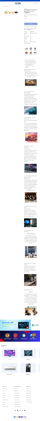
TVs (9, 359)
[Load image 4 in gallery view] (16, 12)
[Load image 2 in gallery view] (9, 12)
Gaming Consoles (6, 406)
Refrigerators (28, 374)
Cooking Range (17, 404)
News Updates (28, 393)
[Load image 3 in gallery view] (12, 12)
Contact (27, 388)
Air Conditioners (9, 374)
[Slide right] (19, 12)
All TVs (4, 402)
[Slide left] (4, 12)
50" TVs (4, 390)
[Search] (32, 3)
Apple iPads (16, 390)
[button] (30, 27)
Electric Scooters (17, 395)
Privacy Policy (28, 397)
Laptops (27, 359)
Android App (28, 390)
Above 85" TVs (5, 399)
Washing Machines (17, 402)
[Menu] (3, 3)
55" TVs (4, 393)
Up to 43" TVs (5, 388)
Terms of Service (29, 402)
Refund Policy (28, 395)
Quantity (25, 18)
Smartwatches (16, 393)
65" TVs (4, 395)
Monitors (4, 404)
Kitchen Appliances (17, 406)
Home (4, 6)
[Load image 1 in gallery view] (6, 12)
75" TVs (4, 397)
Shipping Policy (28, 399)
